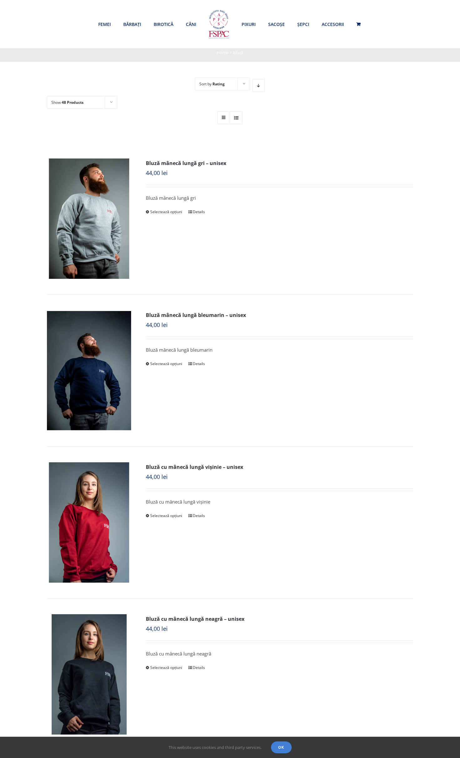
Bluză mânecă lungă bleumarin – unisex (196, 315)
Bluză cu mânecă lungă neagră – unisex (195, 618)
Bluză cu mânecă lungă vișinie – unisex (194, 467)
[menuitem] (104, 24)
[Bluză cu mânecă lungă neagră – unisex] (89, 674)
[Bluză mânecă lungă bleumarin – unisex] (89, 370)
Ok (281, 747)
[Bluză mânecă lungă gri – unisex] (89, 218)
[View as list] (236, 118)
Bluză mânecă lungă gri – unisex (186, 163)
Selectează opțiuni (166, 211)
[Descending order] (259, 85)
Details (199, 211)
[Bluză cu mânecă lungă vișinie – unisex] (89, 522)
